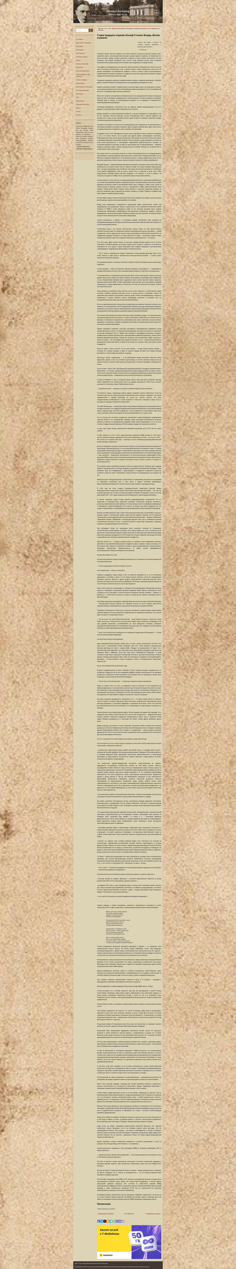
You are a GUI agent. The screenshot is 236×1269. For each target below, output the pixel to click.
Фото (77, 97)
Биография (79, 46)
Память (78, 108)
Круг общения (80, 53)
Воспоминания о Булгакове (84, 87)
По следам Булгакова (82, 90)
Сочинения (79, 67)
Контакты (79, 115)
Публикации (79, 94)
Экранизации (80, 101)
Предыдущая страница (106, 1213)
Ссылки (78, 111)
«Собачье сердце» (81, 80)
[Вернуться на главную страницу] (118, 11)
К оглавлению (129, 1213)
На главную (79, 39)
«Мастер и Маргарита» (83, 71)
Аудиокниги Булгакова (82, 104)
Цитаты (78, 60)
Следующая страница (153, 1213)
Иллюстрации (80, 83)
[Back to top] (232, 1265)
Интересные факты (82, 57)
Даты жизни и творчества (83, 43)
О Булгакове (79, 50)
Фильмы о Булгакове (82, 64)
